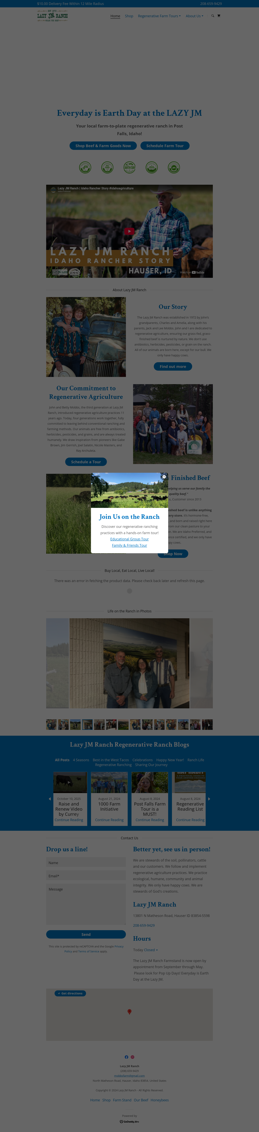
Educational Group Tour (129, 539)
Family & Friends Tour (129, 545)
